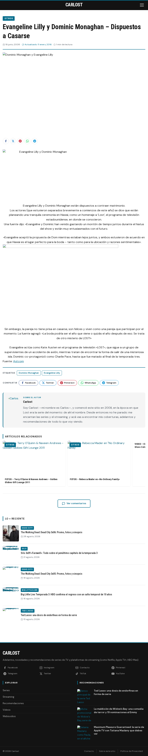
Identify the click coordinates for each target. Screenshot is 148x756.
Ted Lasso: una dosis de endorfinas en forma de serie (49, 615)
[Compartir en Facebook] (6, 141)
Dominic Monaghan (29, 372)
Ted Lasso (27, 611)
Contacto (89, 751)
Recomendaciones (13, 703)
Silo (24, 548)
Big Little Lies (30, 590)
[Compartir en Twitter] (13, 141)
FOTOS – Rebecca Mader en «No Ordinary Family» (95, 479)
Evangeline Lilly (52, 372)
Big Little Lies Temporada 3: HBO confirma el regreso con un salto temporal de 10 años (66, 594)
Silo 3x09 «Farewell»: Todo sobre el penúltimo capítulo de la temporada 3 (59, 553)
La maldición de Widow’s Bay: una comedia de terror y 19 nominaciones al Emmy (118, 710)
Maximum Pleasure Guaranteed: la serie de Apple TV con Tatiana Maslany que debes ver (119, 730)
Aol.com (18, 361)
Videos (6, 709)
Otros (9, 18)
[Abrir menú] (142, 5)
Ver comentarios (76, 503)
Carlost (11, 653)
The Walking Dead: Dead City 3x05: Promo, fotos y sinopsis (51, 573)
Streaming (8, 696)
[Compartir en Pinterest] (20, 141)
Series (6, 690)
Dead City (27, 528)
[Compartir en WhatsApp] (27, 141)
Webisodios (9, 716)
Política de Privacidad (131, 751)
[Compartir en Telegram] (35, 141)
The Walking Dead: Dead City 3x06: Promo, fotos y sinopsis (51, 532)
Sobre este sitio (107, 751)
